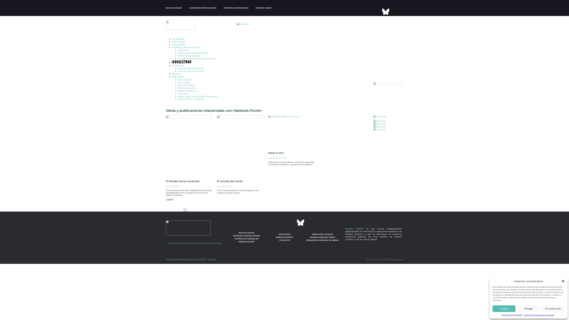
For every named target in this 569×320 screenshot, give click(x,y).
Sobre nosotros (187, 90)
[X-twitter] (373, 3)
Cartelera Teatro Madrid (185, 47)
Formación (178, 65)
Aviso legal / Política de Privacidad (539, 315)
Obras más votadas (189, 55)
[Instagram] (389, 3)
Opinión (176, 74)
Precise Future (394, 259)
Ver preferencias (553, 308)
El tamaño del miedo (230, 181)
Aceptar (504, 308)
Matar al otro (276, 153)
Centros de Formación (191, 71)
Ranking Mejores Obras (322, 237)
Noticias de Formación (191, 68)
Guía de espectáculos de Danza (196, 58)
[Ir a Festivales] (181, 62)
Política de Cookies (212, 243)
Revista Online (174, 8)
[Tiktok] (377, 11)
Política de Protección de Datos (183, 243)
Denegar (528, 308)
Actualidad (178, 38)
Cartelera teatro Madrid (202, 8)
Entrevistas (178, 44)
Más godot (178, 76)
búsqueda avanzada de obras (322, 240)
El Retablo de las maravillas (182, 181)
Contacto (183, 93)
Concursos (184, 82)
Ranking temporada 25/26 (193, 53)
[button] (563, 281)
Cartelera (183, 50)
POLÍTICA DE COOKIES (512, 315)
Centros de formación (236, 8)
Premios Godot (264, 8)
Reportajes (178, 41)
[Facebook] (381, 3)
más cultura (185, 79)
